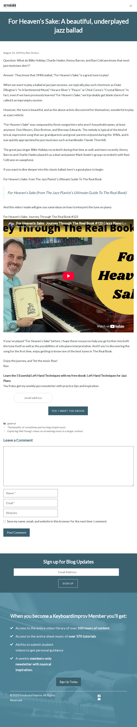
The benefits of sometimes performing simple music (36, 427)
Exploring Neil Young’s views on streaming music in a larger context (45, 431)
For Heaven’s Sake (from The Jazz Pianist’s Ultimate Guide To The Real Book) (67, 193)
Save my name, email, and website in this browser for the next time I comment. (57, 521)
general (11, 423)
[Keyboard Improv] (9, 6)
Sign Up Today (68, 682)
